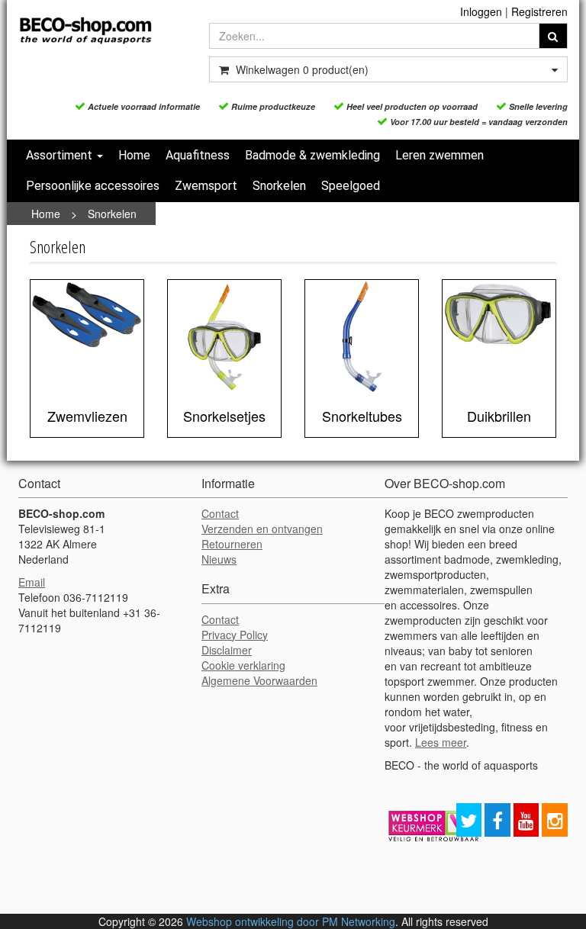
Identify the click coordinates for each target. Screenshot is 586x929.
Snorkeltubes (362, 416)
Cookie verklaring (243, 665)
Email (31, 582)
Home (134, 155)
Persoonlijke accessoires (92, 185)
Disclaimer (226, 649)
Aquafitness (198, 155)
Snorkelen (279, 185)
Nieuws (219, 559)
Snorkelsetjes (224, 416)
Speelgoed (350, 185)
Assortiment (60, 155)
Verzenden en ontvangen (262, 528)
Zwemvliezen (87, 416)
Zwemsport (206, 185)
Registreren (539, 11)
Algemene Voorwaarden (259, 680)
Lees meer (440, 742)
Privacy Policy (234, 634)
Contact (220, 513)
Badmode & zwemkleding (312, 155)
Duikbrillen (499, 416)
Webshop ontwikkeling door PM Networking (290, 921)
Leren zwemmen (439, 155)
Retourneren (231, 543)
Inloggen (481, 11)
